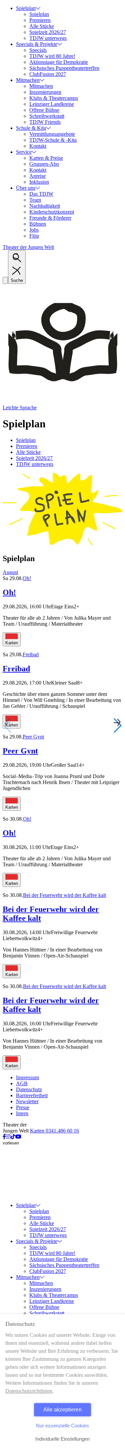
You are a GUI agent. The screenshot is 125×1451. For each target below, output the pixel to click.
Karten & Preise (46, 158)
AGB (22, 1083)
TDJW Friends (45, 122)
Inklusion (39, 182)
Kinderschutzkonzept (51, 212)
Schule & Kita (31, 128)
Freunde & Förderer (50, 218)
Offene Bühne (44, 110)
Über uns (25, 188)
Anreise (37, 176)
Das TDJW (41, 194)
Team (35, 200)
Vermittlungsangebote (52, 134)
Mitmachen (28, 80)
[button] (117, 725)
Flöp (34, 236)
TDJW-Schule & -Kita (53, 140)
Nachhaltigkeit (44, 206)
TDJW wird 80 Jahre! (52, 56)
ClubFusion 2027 (47, 74)
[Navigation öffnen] (5, 280)
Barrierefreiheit (32, 1095)
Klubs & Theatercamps (53, 98)
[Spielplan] (62, 544)
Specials (38, 50)
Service (24, 152)
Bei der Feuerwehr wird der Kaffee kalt (64, 895)
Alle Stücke (41, 26)
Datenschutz (29, 1089)
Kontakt (37, 146)
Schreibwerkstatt (46, 116)
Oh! (27, 578)
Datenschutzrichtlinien (28, 1391)
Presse (22, 1107)
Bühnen (37, 224)
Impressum (27, 1077)
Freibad (31, 654)
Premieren (40, 20)
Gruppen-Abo (44, 164)
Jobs (34, 230)
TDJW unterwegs (48, 38)
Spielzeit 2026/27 (47, 32)
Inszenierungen (45, 92)
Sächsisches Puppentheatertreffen (64, 68)
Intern (22, 1113)
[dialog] (62, 1382)
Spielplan (26, 8)
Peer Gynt (33, 736)
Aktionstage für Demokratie (58, 62)
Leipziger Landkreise (51, 104)
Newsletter (27, 1101)
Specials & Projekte (36, 44)
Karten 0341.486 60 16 (54, 1131)
